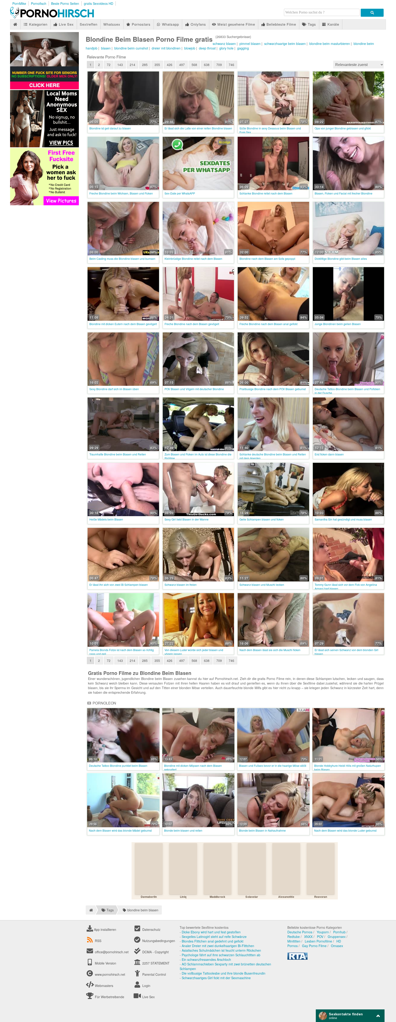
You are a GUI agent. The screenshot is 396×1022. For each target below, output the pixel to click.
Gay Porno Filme (314, 945)
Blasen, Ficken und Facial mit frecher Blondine (343, 193)
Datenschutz (150, 929)
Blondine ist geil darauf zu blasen (110, 128)
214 (132, 64)
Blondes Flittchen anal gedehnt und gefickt (212, 941)
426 (169, 64)
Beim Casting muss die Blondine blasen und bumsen (122, 258)
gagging (243, 48)
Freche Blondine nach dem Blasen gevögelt (192, 324)
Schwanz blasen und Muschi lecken (261, 584)
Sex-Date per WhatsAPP (180, 193)
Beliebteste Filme (280, 24)
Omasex (337, 945)
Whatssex (111, 24)
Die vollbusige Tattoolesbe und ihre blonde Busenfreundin (223, 973)
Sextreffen (88, 24)
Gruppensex (337, 936)
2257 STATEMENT (155, 963)
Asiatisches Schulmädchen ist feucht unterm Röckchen (221, 950)
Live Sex (66, 24)
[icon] (15, 24)
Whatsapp (170, 24)
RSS (98, 940)
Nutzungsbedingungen (158, 940)
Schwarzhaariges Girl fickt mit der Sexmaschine (216, 977)
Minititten (293, 941)
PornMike (19, 3)
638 (206, 64)
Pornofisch (38, 3)
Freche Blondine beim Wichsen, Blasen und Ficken (121, 193)
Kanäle (332, 24)
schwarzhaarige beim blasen (285, 43)
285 (145, 64)
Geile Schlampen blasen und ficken (261, 519)
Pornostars (141, 24)
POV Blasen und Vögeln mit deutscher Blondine (194, 389)
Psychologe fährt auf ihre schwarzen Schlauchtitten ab (221, 955)
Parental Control (153, 974)
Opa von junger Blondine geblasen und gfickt (343, 128)
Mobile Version (105, 963)
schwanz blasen (224, 43)
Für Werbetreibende (109, 997)
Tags (311, 24)
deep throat (207, 48)
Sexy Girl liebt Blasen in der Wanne (187, 519)
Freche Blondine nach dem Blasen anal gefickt (268, 324)
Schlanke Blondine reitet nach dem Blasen (265, 193)
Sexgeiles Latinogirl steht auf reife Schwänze (214, 936)
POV (320, 936)
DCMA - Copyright (155, 952)
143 (120, 64)
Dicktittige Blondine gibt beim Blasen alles (341, 258)
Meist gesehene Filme (235, 24)
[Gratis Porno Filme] (60, 17)
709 (219, 64)
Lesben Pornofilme (318, 941)
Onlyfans (198, 24)
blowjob (189, 48)
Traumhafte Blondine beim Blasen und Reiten (117, 454)
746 (231, 64)
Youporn (323, 932)
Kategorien (37, 24)
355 (157, 64)
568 (194, 64)
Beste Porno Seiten (65, 3)
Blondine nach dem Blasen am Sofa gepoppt (267, 258)
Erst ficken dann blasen (329, 454)
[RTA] (297, 958)
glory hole (226, 48)
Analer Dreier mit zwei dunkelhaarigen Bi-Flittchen (218, 945)
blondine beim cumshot (131, 48)
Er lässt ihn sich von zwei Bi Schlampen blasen (118, 584)
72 (108, 64)
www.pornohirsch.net (110, 974)
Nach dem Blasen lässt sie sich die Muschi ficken (269, 650)
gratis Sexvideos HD (98, 3)
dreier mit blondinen (166, 48)
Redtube (293, 936)
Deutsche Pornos (299, 932)
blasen (106, 48)
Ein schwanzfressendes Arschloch (206, 959)
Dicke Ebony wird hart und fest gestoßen (211, 932)
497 (182, 64)
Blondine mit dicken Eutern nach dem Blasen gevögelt (123, 324)
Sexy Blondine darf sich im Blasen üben (114, 389)
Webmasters (103, 985)
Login (145, 985)
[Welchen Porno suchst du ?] (372, 13)
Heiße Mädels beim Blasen (106, 519)
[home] (90, 910)
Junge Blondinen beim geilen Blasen (338, 324)
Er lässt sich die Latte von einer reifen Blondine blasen (198, 128)
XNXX (308, 936)
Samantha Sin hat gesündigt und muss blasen (343, 519)
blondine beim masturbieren (329, 43)
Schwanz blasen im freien (181, 584)
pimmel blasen (250, 43)
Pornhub (339, 932)
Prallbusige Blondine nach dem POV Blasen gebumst (272, 389)
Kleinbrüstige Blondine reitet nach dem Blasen (193, 258)
